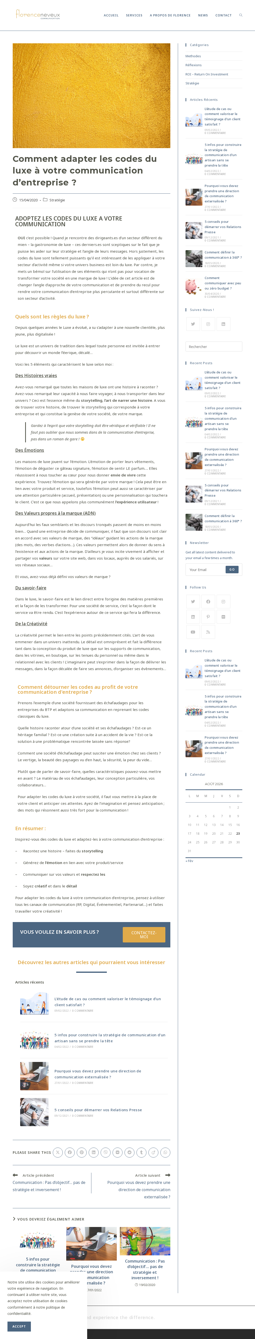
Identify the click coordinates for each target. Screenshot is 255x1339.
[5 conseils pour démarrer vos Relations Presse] (34, 1112)
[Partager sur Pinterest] (82, 1153)
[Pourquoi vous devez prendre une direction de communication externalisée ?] (34, 1076)
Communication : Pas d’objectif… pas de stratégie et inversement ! (145, 1269)
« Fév (189, 861)
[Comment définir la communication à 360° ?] (194, 258)
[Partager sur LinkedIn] (94, 1153)
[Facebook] (208, 601)
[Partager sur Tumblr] (141, 1153)
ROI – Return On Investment (207, 74)
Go (232, 569)
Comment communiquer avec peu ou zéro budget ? (223, 283)
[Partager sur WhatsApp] (165, 1153)
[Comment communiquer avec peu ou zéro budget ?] (194, 286)
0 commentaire (83, 1010)
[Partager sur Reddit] (129, 1153)
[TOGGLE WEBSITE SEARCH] (241, 15)
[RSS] (208, 632)
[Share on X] (58, 1153)
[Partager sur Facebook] (70, 1153)
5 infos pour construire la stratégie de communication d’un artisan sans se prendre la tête (38, 1270)
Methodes (193, 56)
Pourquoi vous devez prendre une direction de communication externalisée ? (91, 1275)
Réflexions (194, 65)
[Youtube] (193, 632)
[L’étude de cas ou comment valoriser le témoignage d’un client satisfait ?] (34, 1004)
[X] (193, 324)
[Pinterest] (208, 617)
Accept (19, 1326)
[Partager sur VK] (118, 1153)
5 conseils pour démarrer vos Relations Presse (98, 1109)
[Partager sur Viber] (106, 1153)
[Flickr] (223, 617)
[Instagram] (208, 324)
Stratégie (57, 199)
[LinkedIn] (223, 324)
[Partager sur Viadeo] (153, 1153)
